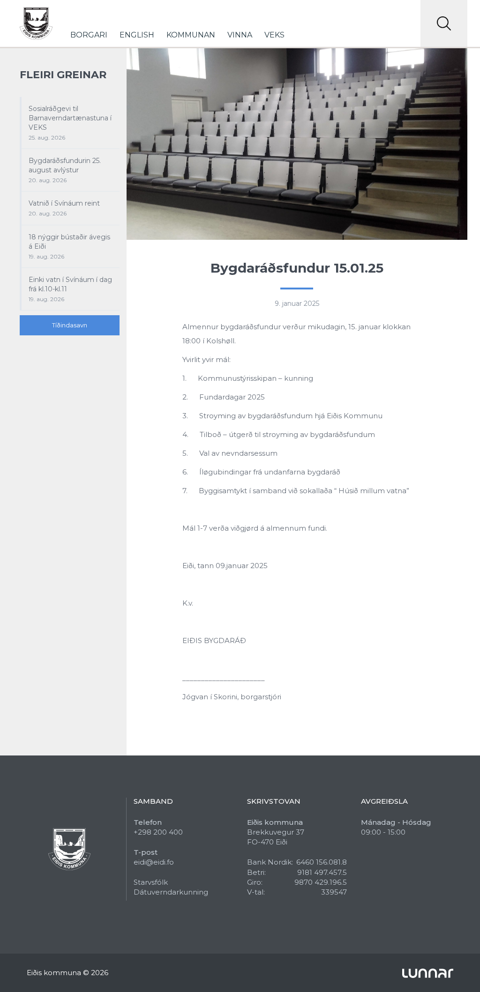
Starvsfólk (151, 882)
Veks (274, 34)
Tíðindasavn (69, 325)
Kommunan (190, 34)
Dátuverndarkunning (171, 892)
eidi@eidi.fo (154, 862)
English (137, 34)
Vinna (239, 34)
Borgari (88, 34)
